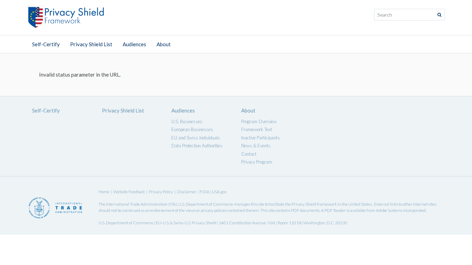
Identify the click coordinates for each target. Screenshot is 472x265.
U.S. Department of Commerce (205, 204)
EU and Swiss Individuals (195, 137)
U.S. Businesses (186, 121)
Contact (248, 154)
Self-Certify (46, 44)
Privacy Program (256, 162)
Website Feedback (129, 191)
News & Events (256, 145)
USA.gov (219, 191)
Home (104, 191)
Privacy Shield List (91, 44)
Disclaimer (187, 191)
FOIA (205, 191)
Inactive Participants (260, 137)
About (164, 44)
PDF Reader (335, 210)
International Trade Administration (137, 204)
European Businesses (192, 129)
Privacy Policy (161, 191)
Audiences (134, 44)
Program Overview (259, 121)
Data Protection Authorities (197, 145)
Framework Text (256, 129)
